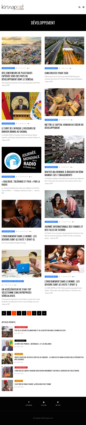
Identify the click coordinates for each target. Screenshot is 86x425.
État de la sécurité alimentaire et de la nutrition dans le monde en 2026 (40, 330)
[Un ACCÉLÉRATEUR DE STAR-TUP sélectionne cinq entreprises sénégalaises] (21, 263)
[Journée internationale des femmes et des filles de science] (64, 204)
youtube (44, 405)
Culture (18, 354)
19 (34, 313)
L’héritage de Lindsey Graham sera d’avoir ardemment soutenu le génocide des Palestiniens (47, 370)
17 (24, 313)
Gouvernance (20, 340)
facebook (29, 405)
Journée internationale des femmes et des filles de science (64, 228)
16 (19, 313)
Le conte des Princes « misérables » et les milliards (33, 344)
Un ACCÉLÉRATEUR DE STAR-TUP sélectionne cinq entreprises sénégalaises (16, 292)
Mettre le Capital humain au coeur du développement (64, 126)
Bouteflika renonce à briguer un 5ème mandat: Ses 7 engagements (64, 173)
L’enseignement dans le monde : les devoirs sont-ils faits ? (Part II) (19, 237)
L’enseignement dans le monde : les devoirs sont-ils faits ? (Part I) (62, 283)
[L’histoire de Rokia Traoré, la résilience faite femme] (7, 385)
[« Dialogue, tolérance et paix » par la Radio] (21, 160)
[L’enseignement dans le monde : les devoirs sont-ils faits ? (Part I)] (64, 259)
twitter (57, 405)
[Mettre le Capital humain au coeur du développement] (64, 102)
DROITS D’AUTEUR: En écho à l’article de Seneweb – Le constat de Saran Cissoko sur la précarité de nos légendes (49, 358)
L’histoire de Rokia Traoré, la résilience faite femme (33, 384)
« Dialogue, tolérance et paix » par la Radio (21, 183)
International (21, 327)
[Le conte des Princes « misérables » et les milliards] (7, 345)
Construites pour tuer (56, 73)
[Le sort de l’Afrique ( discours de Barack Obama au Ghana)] (21, 106)
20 (39, 313)
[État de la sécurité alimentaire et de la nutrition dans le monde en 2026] (7, 331)
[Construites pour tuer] (64, 50)
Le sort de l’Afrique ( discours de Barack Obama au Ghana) (19, 129)
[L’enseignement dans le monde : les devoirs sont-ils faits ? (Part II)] (21, 214)
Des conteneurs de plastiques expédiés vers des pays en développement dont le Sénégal (17, 76)
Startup (19, 281)
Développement (8, 68)
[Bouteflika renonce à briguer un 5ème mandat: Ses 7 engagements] (64, 149)
